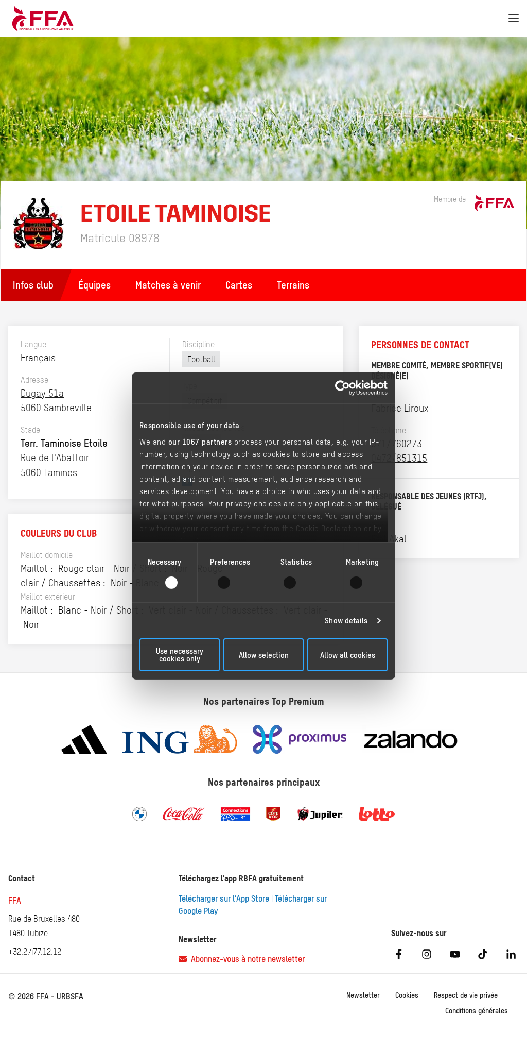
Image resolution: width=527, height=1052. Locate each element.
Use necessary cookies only (179, 655)
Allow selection (264, 655)
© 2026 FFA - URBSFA (45, 996)
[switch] (230, 582)
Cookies (406, 995)
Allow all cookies (347, 655)
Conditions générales (476, 1011)
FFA (14, 900)
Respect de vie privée (466, 995)
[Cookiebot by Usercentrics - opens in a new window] (342, 388)
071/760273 (396, 443)
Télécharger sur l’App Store (224, 898)
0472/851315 (399, 458)
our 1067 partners (200, 441)
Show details (346, 620)
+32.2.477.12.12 (34, 951)
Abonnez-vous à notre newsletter (246, 958)
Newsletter (363, 995)
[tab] (94, 285)
